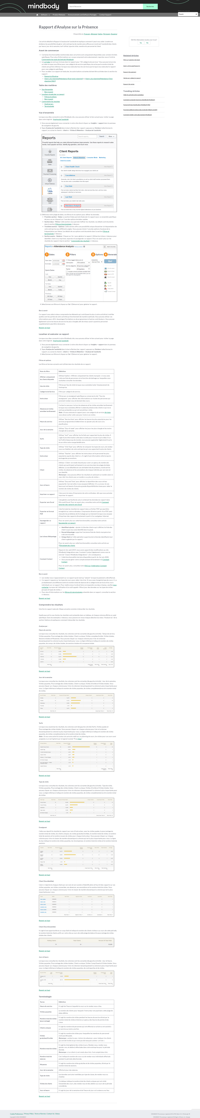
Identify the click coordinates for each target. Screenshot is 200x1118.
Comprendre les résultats (51, 101)
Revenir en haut (44, 328)
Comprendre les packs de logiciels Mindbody (58, 59)
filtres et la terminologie (73, 592)
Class (79, 739)
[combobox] (113, 6)
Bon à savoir (48, 92)
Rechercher (150, 6)
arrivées (47, 62)
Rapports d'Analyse (51, 76)
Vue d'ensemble (47, 89)
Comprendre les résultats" (80, 241)
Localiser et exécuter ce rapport (53, 94)
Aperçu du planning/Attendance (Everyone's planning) (63, 79)
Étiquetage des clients (67, 545)
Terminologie (49, 106)
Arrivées (108, 412)
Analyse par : (49, 104)
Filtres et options (50, 97)
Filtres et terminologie (63, 224)
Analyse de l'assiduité (60, 119)
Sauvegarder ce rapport (67, 523)
